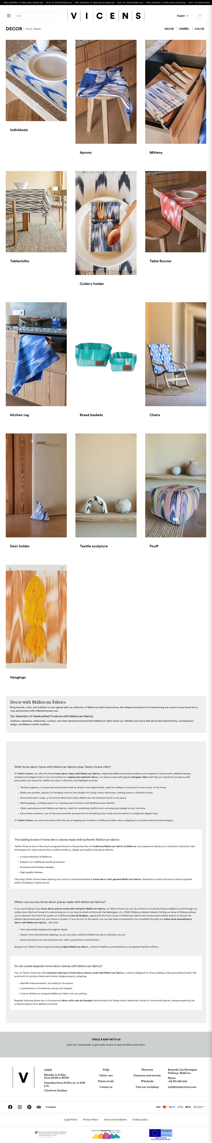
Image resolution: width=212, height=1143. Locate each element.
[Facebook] (10, 1107)
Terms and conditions (115, 1119)
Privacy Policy (90, 1119)
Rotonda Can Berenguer (182, 1069)
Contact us (106, 1087)
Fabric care (106, 1075)
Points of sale (106, 1081)
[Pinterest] (29, 1107)
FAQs (106, 1069)
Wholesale (147, 1081)
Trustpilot (50, 1107)
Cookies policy (140, 1119)
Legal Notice (70, 1119)
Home (29, 29)
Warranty (147, 1069)
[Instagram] (20, 1107)
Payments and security (147, 1075)
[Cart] (200, 15)
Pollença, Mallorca (179, 1073)
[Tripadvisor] (39, 1107)
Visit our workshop (147, 1087)
